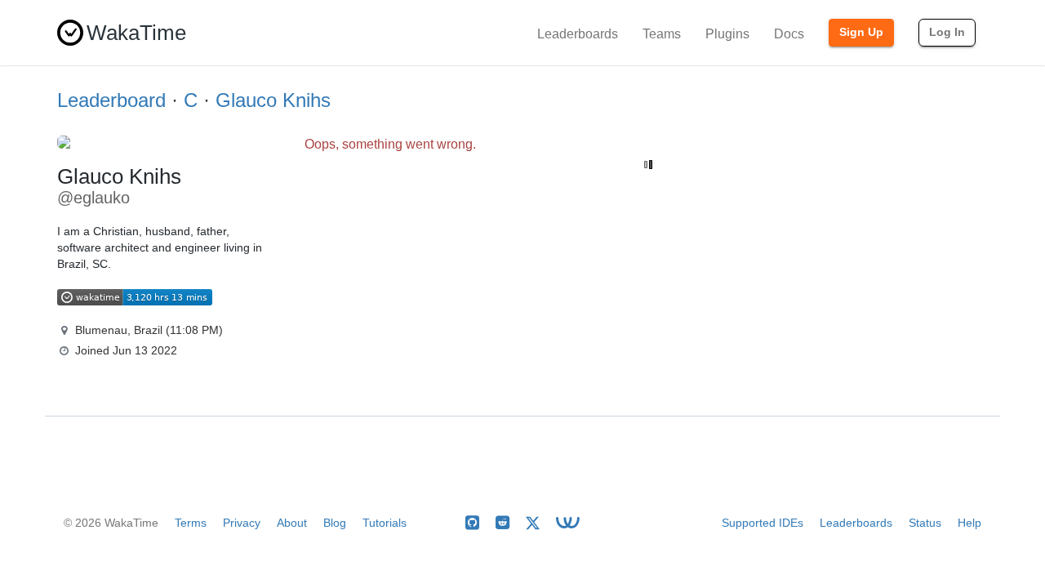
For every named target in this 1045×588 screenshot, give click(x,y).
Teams (662, 34)
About (292, 522)
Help (969, 522)
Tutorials (384, 522)
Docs (789, 34)
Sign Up (861, 31)
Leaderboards (577, 34)
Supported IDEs (762, 522)
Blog (334, 522)
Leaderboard (111, 100)
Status (925, 522)
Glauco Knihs (273, 100)
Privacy (241, 522)
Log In (947, 31)
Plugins (727, 34)
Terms (191, 522)
